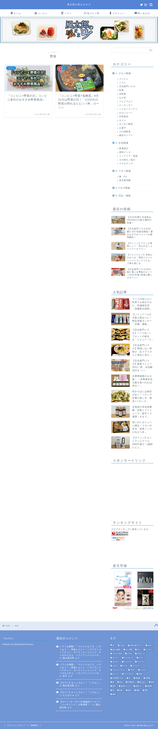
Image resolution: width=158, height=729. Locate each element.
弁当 (121, 682)
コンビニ (43, 13)
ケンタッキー (126, 105)
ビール (125, 666)
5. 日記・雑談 (123, 195)
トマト (68, 13)
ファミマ (136, 666)
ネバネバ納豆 (126, 124)
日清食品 (123, 116)
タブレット (141, 654)
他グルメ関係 (93, 14)
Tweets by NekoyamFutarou (17, 644)
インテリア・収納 (128, 156)
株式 (152, 682)
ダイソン (115, 658)
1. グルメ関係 (123, 73)
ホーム (17, 13)
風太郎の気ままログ (79, 4)
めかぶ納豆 (116, 649)
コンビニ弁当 (117, 654)
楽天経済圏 (125, 180)
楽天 (114, 686)
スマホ (129, 654)
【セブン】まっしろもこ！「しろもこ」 (80, 683)
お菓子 (122, 128)
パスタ (114, 666)
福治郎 (149, 686)
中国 (140, 674)
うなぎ (122, 645)
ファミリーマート (118, 670)
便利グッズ (125, 152)
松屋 (121, 90)
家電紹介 (123, 148)
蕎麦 (137, 690)
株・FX (123, 176)
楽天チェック (125, 686)
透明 (146, 690)
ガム (138, 649)
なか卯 (122, 98)
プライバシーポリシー (16, 725)
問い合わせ (144, 13)
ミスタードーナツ (128, 109)
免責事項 (34, 725)
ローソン (115, 674)
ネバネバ (115, 662)
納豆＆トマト (126, 135)
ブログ (132, 670)
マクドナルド (126, 101)
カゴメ (122, 120)
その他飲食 (125, 131)
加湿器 (138, 678)
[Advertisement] (132, 489)
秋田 (121, 690)
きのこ (150, 645)
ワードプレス (128, 674)
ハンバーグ (128, 662)
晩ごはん (142, 682)
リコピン (143, 670)
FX (113, 645)
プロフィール (118, 14)
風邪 (114, 694)
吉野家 (122, 94)
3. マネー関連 (123, 171)
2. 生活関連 (122, 143)
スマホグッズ (126, 163)
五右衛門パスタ (127, 86)
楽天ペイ (139, 686)
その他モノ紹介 (127, 160)
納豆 (129, 690)
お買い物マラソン (136, 645)
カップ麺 (129, 649)
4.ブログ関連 (123, 188)
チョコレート (128, 658)
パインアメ (141, 662)
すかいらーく (126, 113)
